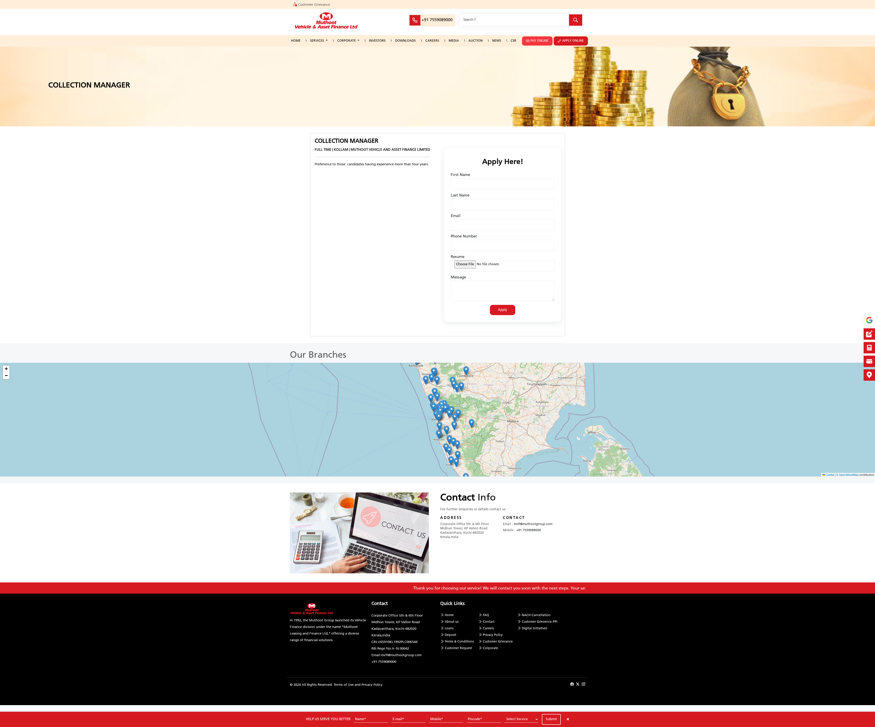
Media (454, 41)
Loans (449, 628)
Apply (502, 310)
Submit (551, 719)
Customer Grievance (314, 4)
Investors (377, 41)
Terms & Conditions (459, 641)
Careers (432, 41)
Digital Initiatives (534, 628)
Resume (457, 257)
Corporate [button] (347, 41)
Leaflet (829, 475)
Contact (488, 622)
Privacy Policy (493, 635)
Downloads (405, 41)
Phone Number (464, 236)
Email (456, 216)
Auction (475, 41)
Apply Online (573, 41)
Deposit (450, 635)
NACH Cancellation (536, 615)
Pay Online (539, 41)
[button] (471, 423)
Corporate (490, 648)
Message (458, 277)
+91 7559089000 (437, 20)
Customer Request (458, 648)
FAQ (486, 615)
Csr (513, 41)
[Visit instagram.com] (583, 684)
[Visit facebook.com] (572, 684)
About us (451, 622)
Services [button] (317, 41)
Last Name (460, 195)
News (496, 41)
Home (296, 41)
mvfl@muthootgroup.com (533, 524)
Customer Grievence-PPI (539, 622)
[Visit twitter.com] (577, 684)
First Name (460, 175)
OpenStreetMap (849, 475)
